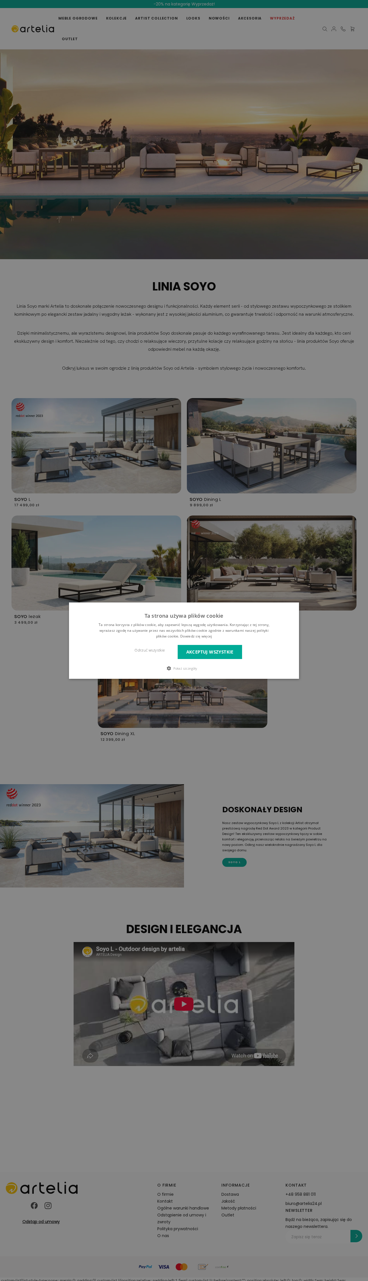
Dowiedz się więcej (196, 635)
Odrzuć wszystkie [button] (150, 650)
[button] (184, 668)
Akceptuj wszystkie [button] (209, 652)
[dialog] (184, 640)
